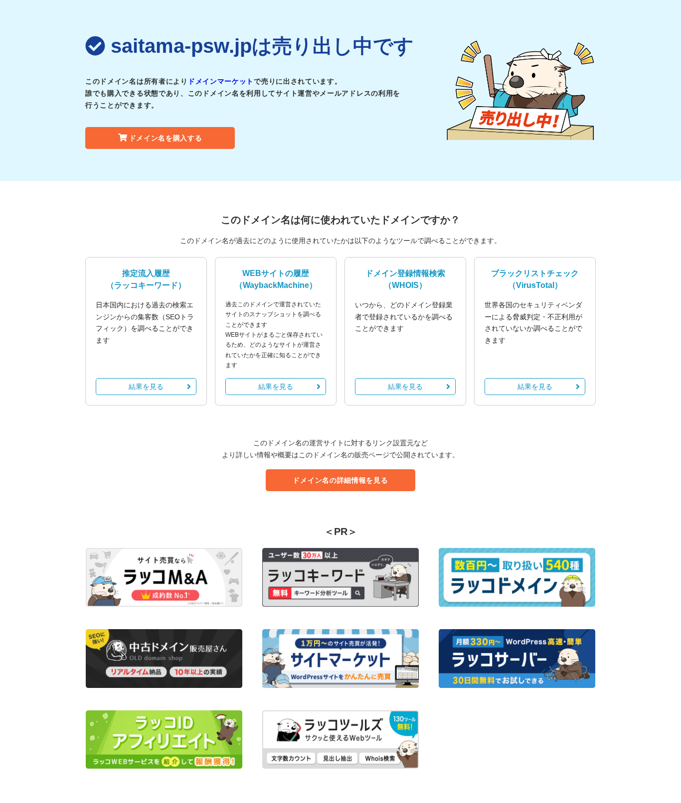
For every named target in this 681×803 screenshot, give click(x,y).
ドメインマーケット (221, 81)
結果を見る (146, 387)
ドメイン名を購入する (165, 138)
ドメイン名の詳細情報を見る (340, 480)
